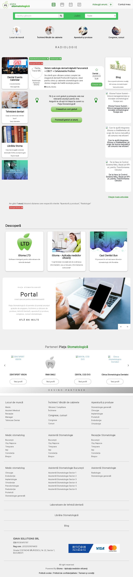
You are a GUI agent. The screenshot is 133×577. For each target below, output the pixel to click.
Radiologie (54, 59)
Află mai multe (29, 320)
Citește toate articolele (118, 197)
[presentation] (5, 365)
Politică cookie (45, 573)
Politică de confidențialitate (65, 573)
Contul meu (124, 4)
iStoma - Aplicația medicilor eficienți (72, 569)
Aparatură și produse (38, 59)
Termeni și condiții (86, 573)
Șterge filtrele (35, 63)
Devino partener (67, 390)
